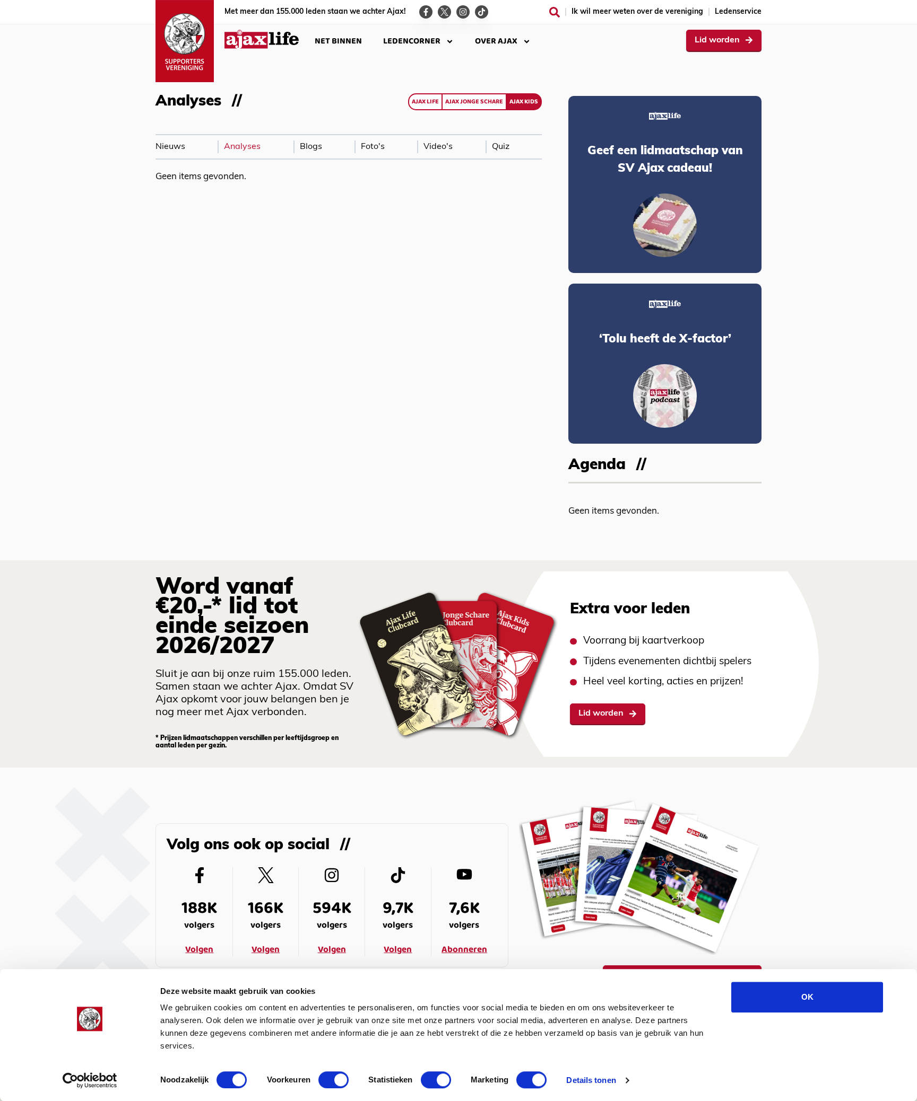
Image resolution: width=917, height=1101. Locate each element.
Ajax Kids (523, 101)
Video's (438, 147)
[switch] (333, 1079)
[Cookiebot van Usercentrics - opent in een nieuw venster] (90, 1080)
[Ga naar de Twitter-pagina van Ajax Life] (444, 12)
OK (807, 996)
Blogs (311, 147)
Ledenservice (738, 12)
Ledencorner (411, 41)
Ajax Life (425, 101)
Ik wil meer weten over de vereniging (637, 12)
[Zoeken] (554, 12)
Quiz (500, 147)
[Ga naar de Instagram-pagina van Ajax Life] (463, 12)
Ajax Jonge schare (474, 101)
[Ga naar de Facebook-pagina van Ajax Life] (425, 12)
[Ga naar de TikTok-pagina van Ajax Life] (481, 12)
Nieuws (170, 147)
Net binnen (338, 41)
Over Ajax (496, 41)
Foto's (373, 147)
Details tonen (591, 1080)
